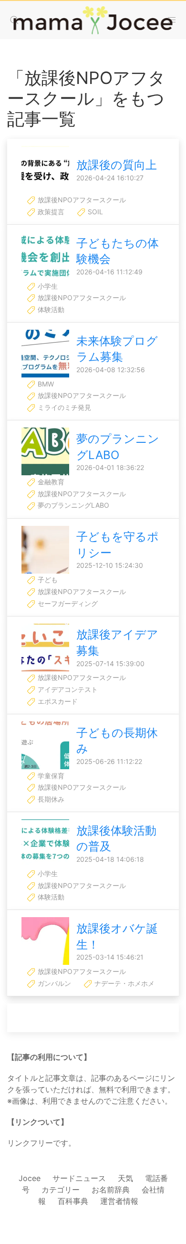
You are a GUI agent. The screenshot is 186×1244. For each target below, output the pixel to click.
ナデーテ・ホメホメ (124, 983)
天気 (125, 1178)
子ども (47, 579)
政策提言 (50, 212)
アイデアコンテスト (67, 689)
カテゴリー (60, 1189)
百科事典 (73, 1201)
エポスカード (57, 701)
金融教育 (50, 482)
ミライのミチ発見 (63, 407)
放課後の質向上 (116, 165)
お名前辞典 (111, 1189)
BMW (45, 384)
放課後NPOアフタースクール (81, 200)
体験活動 (50, 309)
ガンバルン (53, 983)
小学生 (47, 286)
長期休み (50, 799)
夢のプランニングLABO (72, 505)
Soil (94, 212)
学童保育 (50, 776)
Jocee (30, 1178)
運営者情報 (119, 1201)
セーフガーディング (67, 603)
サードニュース (79, 1178)
